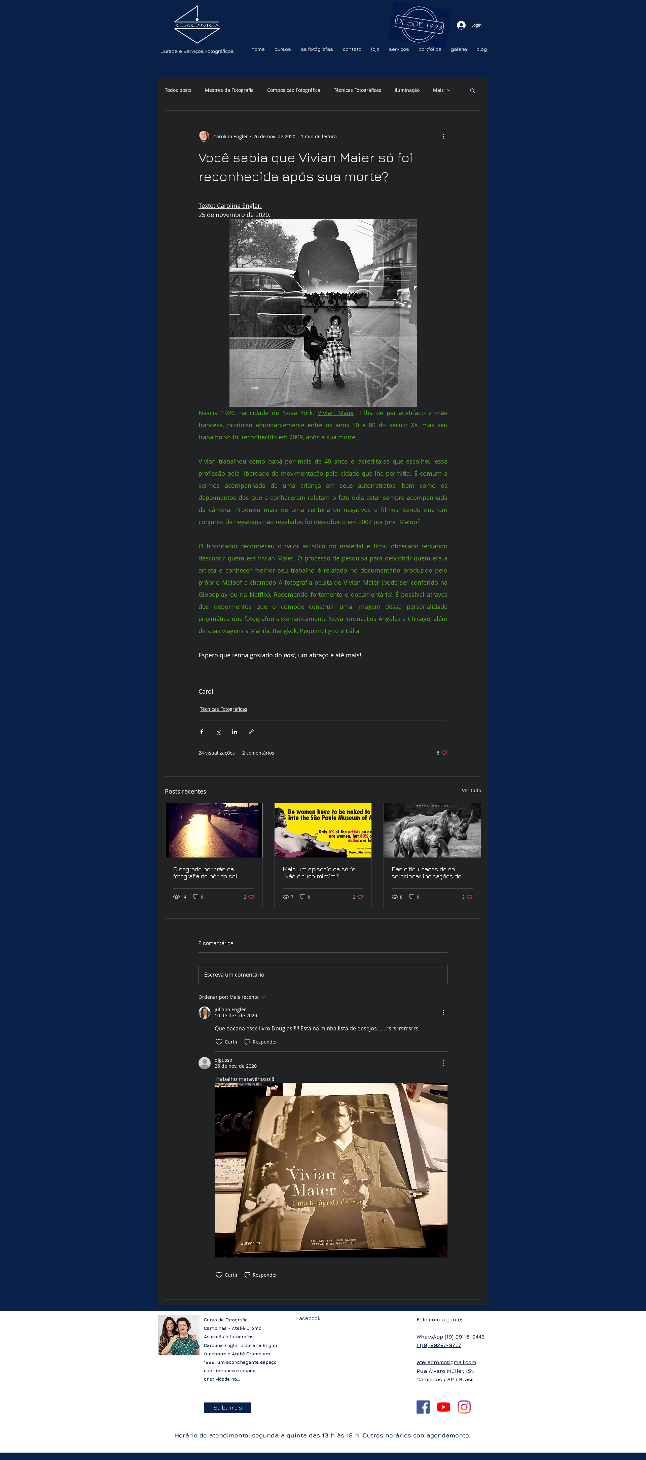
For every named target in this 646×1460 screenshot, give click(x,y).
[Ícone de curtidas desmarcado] (219, 1042)
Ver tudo (471, 790)
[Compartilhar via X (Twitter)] (218, 732)
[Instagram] (464, 1407)
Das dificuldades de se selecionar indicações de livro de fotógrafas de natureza (426, 873)
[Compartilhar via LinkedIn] (234, 732)
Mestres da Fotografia (229, 90)
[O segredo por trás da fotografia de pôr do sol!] (213, 830)
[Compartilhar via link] (251, 732)
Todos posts (178, 90)
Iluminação (407, 90)
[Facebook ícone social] (423, 1407)
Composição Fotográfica (293, 90)
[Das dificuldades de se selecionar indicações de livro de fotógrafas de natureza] (432, 830)
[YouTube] (443, 1407)
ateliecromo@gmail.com (446, 1362)
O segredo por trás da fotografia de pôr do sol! (206, 873)
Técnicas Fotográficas (357, 90)
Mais (438, 90)
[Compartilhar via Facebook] (202, 732)
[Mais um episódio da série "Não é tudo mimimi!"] (323, 830)
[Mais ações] (443, 136)
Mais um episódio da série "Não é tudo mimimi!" (319, 873)
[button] (472, 90)
